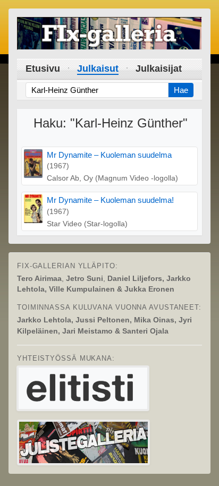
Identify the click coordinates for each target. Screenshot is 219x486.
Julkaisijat (159, 68)
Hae (181, 90)
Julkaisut (98, 68)
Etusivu (43, 68)
